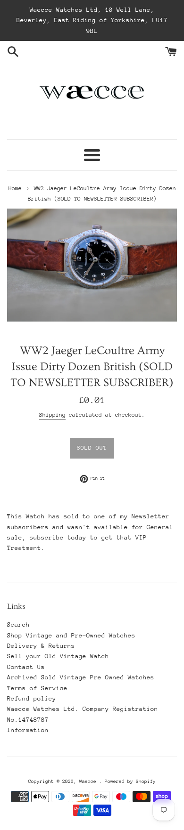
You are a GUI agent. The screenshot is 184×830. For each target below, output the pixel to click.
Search (18, 624)
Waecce (89, 781)
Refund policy (31, 698)
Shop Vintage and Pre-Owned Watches (71, 635)
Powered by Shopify (130, 781)
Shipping (52, 414)
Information (28, 729)
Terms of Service (37, 688)
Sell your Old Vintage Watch (58, 656)
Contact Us (26, 666)
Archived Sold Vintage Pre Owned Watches (80, 677)
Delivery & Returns (41, 645)
